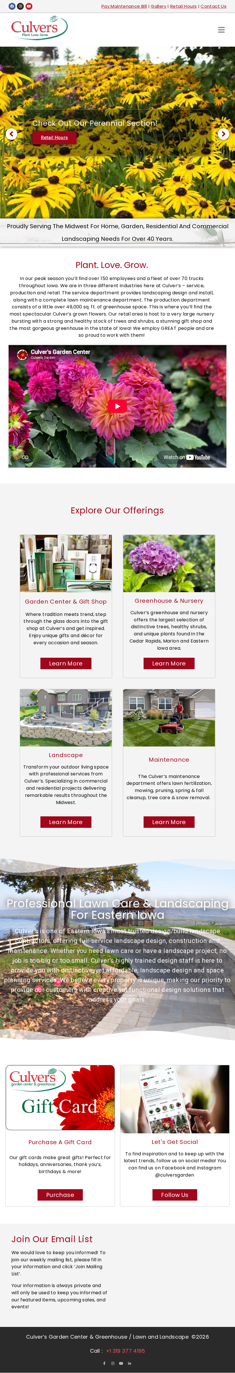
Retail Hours (183, 6)
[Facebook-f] (104, 1363)
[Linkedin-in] (129, 1363)
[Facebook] (12, 6)
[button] (221, 30)
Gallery (158, 6)
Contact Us (213, 6)
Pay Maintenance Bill (124, 6)
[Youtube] (29, 6)
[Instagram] (20, 6)
